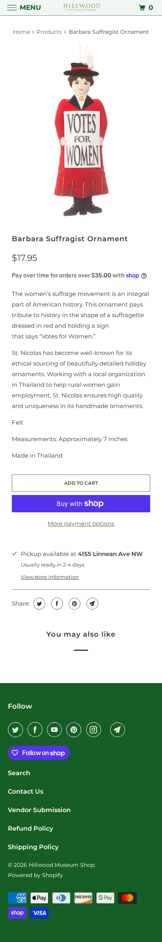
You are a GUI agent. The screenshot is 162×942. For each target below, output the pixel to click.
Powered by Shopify (35, 875)
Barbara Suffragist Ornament (70, 239)
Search (19, 773)
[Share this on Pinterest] (74, 604)
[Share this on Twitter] (38, 604)
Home (21, 31)
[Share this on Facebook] (56, 604)
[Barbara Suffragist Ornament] (81, 135)
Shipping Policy (33, 847)
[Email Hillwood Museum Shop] (119, 729)
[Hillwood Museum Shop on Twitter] (17, 729)
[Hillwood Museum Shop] (81, 7)
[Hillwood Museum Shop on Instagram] (95, 729)
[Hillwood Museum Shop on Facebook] (37, 729)
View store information (50, 577)
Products (49, 31)
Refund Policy (30, 828)
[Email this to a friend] (91, 604)
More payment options (81, 523)
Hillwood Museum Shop (61, 864)
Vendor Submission (39, 810)
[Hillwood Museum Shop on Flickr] (107, 729)
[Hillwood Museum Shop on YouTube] (56, 729)
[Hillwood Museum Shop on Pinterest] (75, 729)
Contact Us (25, 791)
